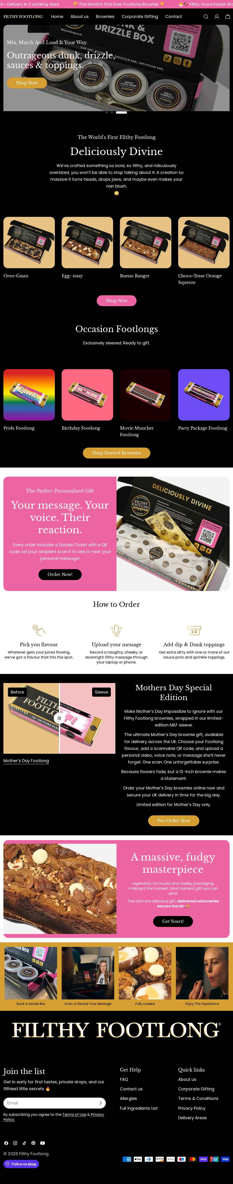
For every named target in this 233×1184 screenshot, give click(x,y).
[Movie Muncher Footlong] (145, 395)
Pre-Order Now (173, 820)
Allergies (128, 1098)
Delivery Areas (192, 1118)
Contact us (131, 1089)
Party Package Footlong (202, 428)
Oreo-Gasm (15, 275)
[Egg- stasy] (87, 242)
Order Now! (60, 574)
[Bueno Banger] (145, 242)
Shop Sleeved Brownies (116, 453)
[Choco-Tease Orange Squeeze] (204, 242)
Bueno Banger (135, 275)
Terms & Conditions (198, 1098)
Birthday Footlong (81, 428)
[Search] (205, 16)
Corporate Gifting (196, 1089)
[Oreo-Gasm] (29, 242)
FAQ (124, 1079)
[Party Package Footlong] (204, 395)
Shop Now (27, 82)
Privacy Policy (191, 1108)
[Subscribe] (100, 1103)
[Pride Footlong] (29, 395)
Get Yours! (173, 921)
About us (187, 1079)
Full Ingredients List (139, 1108)
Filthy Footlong (33, 1153)
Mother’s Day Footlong (26, 760)
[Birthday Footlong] (87, 395)
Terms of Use (74, 1114)
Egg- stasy (72, 275)
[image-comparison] (59, 718)
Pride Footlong (19, 428)
